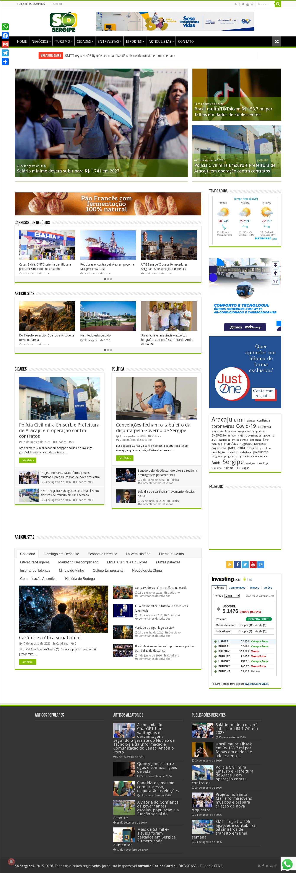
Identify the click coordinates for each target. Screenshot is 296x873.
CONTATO (186, 41)
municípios (231, 443)
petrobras (265, 448)
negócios (246, 443)
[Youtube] (247, 4)
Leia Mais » (28, 460)
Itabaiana (255, 439)
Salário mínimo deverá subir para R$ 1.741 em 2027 (101, 55)
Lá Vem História (138, 554)
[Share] (5, 61)
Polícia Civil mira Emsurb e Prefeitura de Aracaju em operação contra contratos (59, 430)
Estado (232, 435)
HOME (22, 41)
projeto (244, 456)
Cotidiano (27, 554)
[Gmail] (5, 44)
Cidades (21, 369)
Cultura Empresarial (108, 570)
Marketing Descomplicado (78, 562)
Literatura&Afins (171, 554)
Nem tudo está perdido (95, 335)
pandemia (236, 448)
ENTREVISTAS (108, 41)
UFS (238, 467)
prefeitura (245, 452)
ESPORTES (134, 41)
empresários (259, 431)
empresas (244, 431)
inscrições (224, 439)
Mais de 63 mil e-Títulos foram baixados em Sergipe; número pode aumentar (145, 837)
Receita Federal (259, 456)
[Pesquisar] (278, 4)
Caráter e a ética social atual (50, 637)
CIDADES (84, 41)
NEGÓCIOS (40, 41)
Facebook (57, 3)
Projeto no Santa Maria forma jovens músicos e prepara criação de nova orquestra (222, 802)
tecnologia (262, 463)
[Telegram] (5, 53)
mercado (216, 443)
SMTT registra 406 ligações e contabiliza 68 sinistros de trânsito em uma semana (223, 829)
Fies (241, 435)
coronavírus (222, 426)
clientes (251, 420)
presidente (260, 452)
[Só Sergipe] (63, 21)
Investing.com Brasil (256, 684)
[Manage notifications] (11, 861)
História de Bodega (80, 579)
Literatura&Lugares (35, 562)
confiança (263, 420)
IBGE (214, 439)
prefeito (232, 452)
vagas (245, 467)
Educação (217, 431)
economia (264, 426)
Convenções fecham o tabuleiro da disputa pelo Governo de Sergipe (153, 427)
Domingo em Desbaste (61, 554)
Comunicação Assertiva (38, 579)
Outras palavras (168, 562)
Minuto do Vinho (71, 570)
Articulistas (24, 293)
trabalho (216, 467)
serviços (250, 463)
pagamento (218, 448)
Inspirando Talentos (35, 570)
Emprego (230, 431)
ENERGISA (218, 435)
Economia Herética (102, 554)
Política (118, 369)
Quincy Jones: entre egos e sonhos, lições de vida (157, 767)
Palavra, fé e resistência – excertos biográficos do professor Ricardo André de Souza (167, 340)
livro (266, 439)
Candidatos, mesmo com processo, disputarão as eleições (158, 787)
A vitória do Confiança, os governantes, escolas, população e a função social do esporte (146, 810)
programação (231, 456)
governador (253, 435)
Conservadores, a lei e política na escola (161, 587)
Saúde (216, 463)
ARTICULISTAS (160, 41)
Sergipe (233, 462)
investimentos (240, 439)
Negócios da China (147, 570)
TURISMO (62, 41)
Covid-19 (246, 426)
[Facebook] (239, 4)
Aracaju (221, 419)
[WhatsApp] (5, 27)
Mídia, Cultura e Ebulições (127, 562)
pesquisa (252, 448)
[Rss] (235, 4)
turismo (229, 467)
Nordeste (260, 443)
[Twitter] (243, 4)
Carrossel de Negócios (32, 222)
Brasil (239, 420)
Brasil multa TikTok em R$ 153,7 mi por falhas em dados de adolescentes (234, 750)
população (218, 452)
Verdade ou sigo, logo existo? (154, 627)
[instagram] (252, 4)
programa (216, 456)
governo (268, 435)
